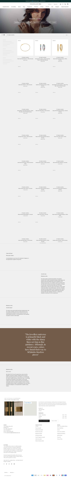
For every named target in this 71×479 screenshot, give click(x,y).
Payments (59, 437)
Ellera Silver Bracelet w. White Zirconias (25, 84)
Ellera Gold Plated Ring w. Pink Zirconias (25, 240)
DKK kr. (49, 4)
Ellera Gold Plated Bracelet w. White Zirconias (25, 58)
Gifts (52, 6)
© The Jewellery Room (7, 475)
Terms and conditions (61, 431)
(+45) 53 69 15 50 (9, 431)
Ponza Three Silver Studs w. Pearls (60, 136)
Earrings (41, 6)
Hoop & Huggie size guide (40, 437)
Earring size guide (38, 435)
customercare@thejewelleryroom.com (13, 432)
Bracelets (47, 6)
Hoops (48, 22)
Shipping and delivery (61, 433)
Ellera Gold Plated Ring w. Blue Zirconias (43, 110)
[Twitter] (6, 464)
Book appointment (44, 420)
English (55, 4)
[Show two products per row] (2, 34)
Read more (54, 420)
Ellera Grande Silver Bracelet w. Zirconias (60, 162)
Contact (36, 426)
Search (58, 429)
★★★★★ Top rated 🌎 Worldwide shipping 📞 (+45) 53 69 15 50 (35, 1)
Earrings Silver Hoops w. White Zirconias (25, 136)
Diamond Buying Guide (39, 440)
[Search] (65, 4)
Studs (54, 22)
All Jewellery (13, 6)
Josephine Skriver (6, 6)
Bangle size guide (38, 433)
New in (19, 6)
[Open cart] (67, 4)
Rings (24, 6)
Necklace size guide (39, 429)
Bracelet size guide (38, 431)
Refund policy (59, 435)
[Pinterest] (11, 464)
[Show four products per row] (4, 34)
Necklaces (36, 6)
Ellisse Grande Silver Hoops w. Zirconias (25, 188)
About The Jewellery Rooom (62, 426)
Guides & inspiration (65, 6)
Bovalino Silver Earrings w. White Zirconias (60, 240)
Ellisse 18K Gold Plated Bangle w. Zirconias (25, 214)
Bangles (43, 22)
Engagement (29, 6)
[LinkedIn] (14, 464)
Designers (57, 6)
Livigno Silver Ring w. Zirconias (42, 214)
